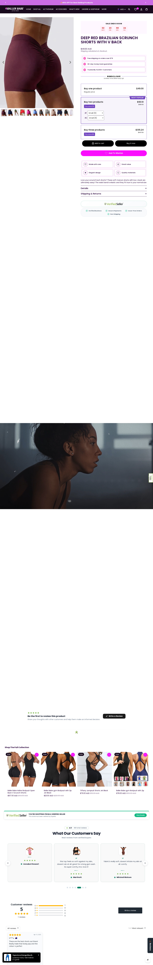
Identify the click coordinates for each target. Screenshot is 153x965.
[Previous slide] (5, 2)
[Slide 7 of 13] (41, 112)
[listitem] (104, 9)
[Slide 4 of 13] (22, 112)
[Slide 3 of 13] (16, 112)
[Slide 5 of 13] (28, 112)
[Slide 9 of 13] (53, 112)
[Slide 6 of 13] (35, 112)
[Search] (129, 9)
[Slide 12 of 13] (72, 112)
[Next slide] (145, 2)
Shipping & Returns (91, 193)
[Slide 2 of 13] (10, 112)
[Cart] (146, 9)
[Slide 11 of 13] (66, 112)
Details (84, 188)
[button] (151, 477)
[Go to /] (14, 9)
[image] (37, 755)
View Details (140, 815)
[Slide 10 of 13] (60, 112)
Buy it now (131, 143)
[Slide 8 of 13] (47, 112)
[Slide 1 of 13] (4, 112)
